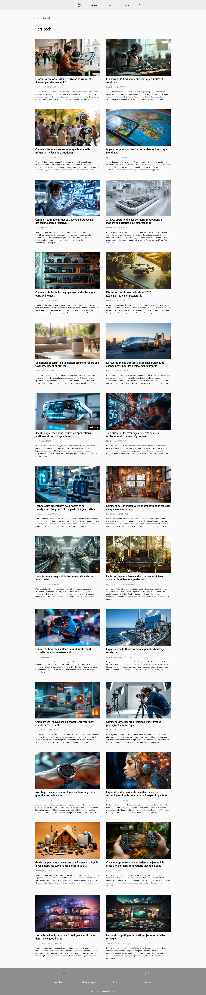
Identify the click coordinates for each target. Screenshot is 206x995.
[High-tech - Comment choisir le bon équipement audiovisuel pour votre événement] (67, 270)
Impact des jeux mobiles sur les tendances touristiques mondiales (137, 151)
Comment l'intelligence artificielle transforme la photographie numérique (133, 723)
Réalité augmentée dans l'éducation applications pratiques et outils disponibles (63, 434)
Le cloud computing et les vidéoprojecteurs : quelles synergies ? (135, 937)
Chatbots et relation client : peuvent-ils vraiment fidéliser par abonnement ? (63, 80)
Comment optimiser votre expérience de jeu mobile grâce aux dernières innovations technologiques (135, 864)
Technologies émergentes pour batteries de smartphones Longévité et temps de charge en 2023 (65, 507)
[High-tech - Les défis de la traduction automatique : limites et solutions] (138, 57)
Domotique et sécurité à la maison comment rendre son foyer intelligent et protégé (67, 364)
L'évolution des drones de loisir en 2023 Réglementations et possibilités (128, 294)
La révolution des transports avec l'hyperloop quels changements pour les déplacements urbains (135, 364)
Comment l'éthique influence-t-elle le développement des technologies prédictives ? (65, 221)
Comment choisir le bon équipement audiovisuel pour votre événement (66, 294)
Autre (127, 5)
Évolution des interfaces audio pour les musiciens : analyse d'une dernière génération (135, 577)
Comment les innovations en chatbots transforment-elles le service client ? (65, 723)
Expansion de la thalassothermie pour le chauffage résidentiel (135, 650)
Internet (112, 5)
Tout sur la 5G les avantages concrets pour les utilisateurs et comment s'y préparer (132, 434)
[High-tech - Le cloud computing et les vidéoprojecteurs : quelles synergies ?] (138, 913)
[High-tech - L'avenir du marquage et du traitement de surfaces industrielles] (67, 554)
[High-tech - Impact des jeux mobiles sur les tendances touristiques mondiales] (138, 127)
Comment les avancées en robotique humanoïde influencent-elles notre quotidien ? (62, 151)
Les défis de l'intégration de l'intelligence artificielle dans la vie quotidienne (65, 937)
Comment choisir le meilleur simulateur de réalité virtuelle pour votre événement (63, 650)
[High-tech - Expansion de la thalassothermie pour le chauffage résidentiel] (138, 627)
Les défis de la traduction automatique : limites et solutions (134, 80)
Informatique (95, 5)
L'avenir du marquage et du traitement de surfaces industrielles (64, 577)
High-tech (79, 5)
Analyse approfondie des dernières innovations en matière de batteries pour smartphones (134, 221)
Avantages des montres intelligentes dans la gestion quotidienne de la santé (65, 793)
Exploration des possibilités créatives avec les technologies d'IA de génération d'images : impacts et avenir (136, 795)
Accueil (36, 18)
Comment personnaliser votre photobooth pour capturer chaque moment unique (138, 507)
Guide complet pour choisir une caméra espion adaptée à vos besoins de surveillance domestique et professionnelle (66, 866)
